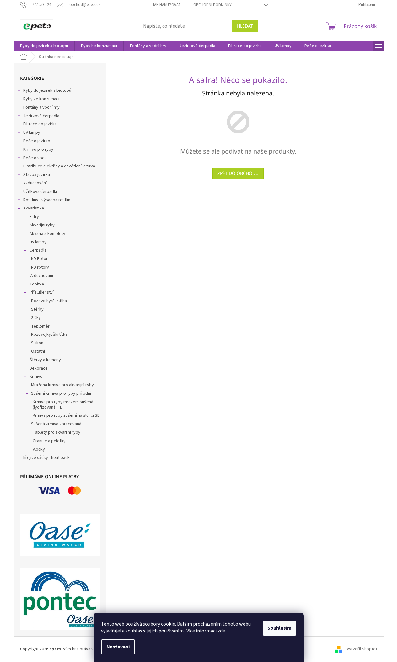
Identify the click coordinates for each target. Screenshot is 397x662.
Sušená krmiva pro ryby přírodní (61, 393)
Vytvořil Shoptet (362, 649)
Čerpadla (38, 250)
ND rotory (40, 267)
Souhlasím (279, 628)
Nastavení (118, 646)
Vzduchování (35, 183)
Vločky (39, 449)
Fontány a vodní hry (41, 107)
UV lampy (31, 132)
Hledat (245, 26)
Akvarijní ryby (42, 225)
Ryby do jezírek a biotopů (47, 90)
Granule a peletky (49, 441)
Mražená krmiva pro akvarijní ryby (62, 385)
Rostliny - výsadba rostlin (46, 200)
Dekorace (39, 368)
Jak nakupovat (166, 5)
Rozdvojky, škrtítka (49, 334)
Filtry (34, 217)
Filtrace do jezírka (40, 124)
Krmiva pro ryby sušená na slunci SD (66, 415)
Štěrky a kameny (45, 360)
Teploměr (40, 326)
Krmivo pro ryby (38, 149)
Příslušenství (42, 292)
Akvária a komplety (47, 234)
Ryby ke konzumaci (41, 99)
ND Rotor (39, 259)
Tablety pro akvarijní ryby (56, 432)
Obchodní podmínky (212, 5)
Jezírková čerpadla (41, 116)
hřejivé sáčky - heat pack (46, 457)
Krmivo (36, 376)
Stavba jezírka (36, 174)
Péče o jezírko (36, 141)
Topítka (37, 284)
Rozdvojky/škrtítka (49, 301)
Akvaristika (33, 208)
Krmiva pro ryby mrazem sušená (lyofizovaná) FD (63, 404)
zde (221, 630)
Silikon (37, 343)
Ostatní (38, 351)
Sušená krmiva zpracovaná (56, 424)
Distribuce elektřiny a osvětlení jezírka (59, 166)
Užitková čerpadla (40, 191)
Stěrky (37, 309)
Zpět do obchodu (238, 173)
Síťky (36, 318)
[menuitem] (44, 46)
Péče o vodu (35, 158)
